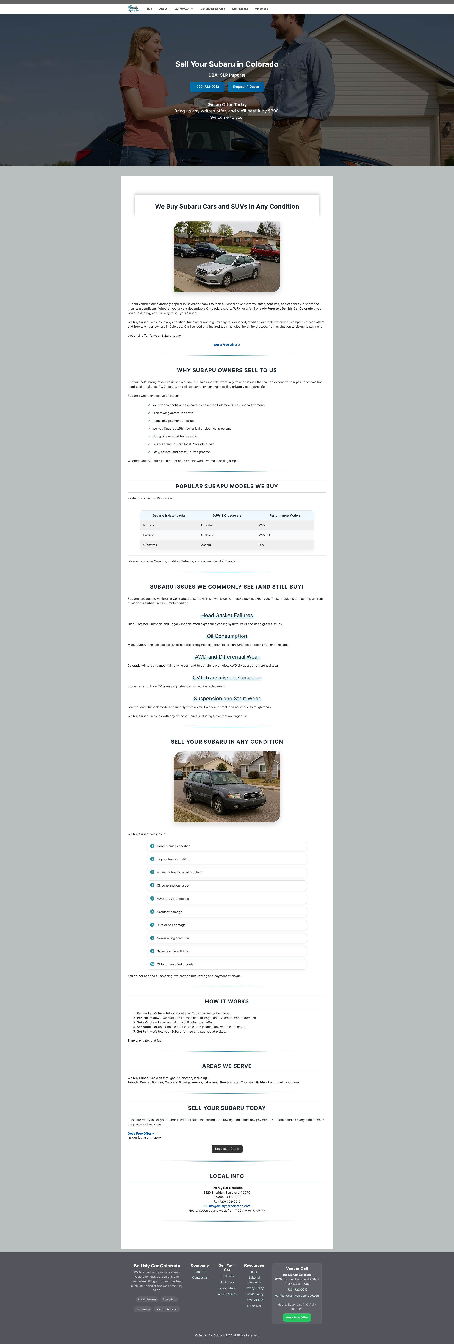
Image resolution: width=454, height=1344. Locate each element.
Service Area (227, 1288)
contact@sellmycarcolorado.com (297, 1295)
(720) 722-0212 (207, 87)
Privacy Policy (254, 1288)
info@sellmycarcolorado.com (229, 1206)
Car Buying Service (212, 8)
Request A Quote (246, 87)
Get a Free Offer (297, 1317)
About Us (199, 1271)
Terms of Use (254, 1300)
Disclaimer (254, 1306)
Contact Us (199, 1277)
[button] (227, 1149)
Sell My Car (181, 8)
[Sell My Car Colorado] (133, 9)
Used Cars (227, 1276)
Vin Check (261, 8)
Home (148, 8)
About (163, 8)
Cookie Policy (254, 1294)
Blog (254, 1271)
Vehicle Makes (227, 1294)
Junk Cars (227, 1282)
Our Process (240, 8)
